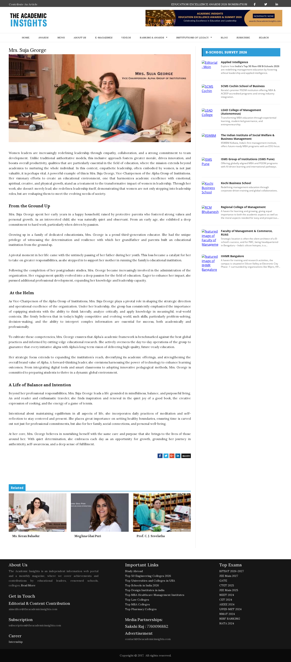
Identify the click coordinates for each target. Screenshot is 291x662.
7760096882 (157, 626)
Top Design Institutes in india (144, 590)
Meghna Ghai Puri (87, 536)
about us (80, 37)
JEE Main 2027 (228, 576)
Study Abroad (134, 571)
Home (25, 37)
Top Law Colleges (137, 599)
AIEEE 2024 (226, 604)
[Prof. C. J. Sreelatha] (162, 512)
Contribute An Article (23, 4)
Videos (126, 37)
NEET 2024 (226, 595)
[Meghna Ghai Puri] (100, 512)
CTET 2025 (226, 585)
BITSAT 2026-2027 (231, 571)
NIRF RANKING (229, 618)
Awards (43, 37)
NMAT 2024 (227, 614)
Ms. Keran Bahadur (26, 536)
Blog (224, 37)
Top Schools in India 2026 (142, 585)
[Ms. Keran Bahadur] (38, 512)
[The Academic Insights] (28, 20)
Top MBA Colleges (137, 604)
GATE (223, 580)
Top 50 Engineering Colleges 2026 (148, 576)
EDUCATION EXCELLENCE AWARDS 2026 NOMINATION (209, 4)
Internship (16, 642)
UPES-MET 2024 (230, 609)
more (186, 456)
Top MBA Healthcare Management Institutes (154, 595)
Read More (28, 585)
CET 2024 (225, 599)
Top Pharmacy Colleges (141, 609)
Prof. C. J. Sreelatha (151, 536)
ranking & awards (152, 37)
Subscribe (243, 37)
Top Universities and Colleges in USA (150, 580)
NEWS (61, 37)
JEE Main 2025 (228, 590)
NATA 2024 (226, 623)
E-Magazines (103, 37)
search (264, 37)
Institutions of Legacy (192, 37)
